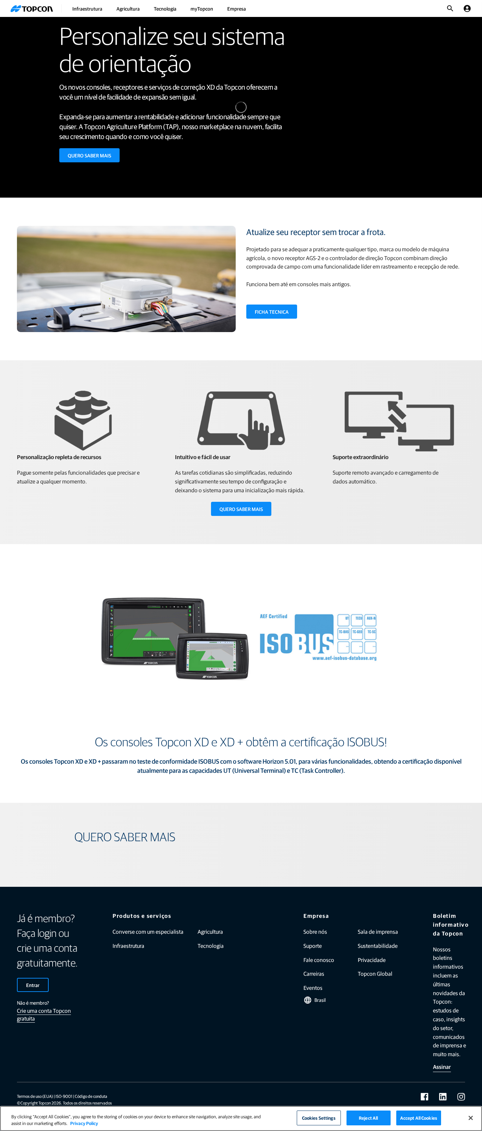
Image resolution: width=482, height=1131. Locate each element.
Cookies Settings (319, 1118)
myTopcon (202, 8)
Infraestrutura (87, 8)
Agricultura (128, 8)
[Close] (470, 1118)
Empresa (236, 8)
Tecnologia (165, 8)
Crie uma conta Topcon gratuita (44, 1014)
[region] (241, 1118)
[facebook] (424, 1097)
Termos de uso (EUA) (35, 1096)
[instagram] (461, 1097)
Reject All (368, 1118)
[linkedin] (443, 1097)
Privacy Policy (84, 1123)
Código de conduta (91, 1096)
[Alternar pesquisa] (450, 8)
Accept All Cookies (418, 1118)
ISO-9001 (63, 1096)
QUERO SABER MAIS (89, 155)
